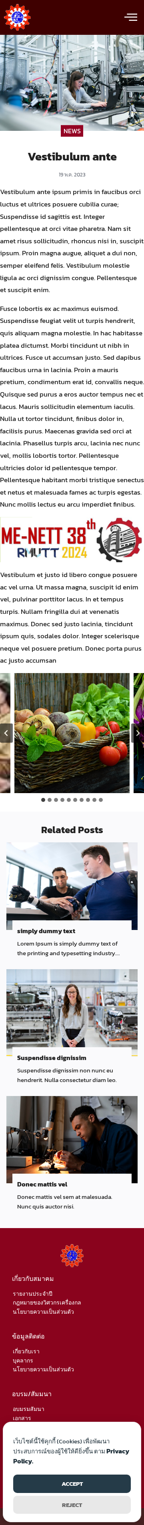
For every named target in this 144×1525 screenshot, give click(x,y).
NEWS (72, 131)
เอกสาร (22, 1418)
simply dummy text (46, 931)
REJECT (72, 1504)
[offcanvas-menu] (131, 17)
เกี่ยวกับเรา (26, 1351)
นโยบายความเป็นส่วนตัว (43, 1312)
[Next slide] (137, 733)
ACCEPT (72, 1483)
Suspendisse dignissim (51, 1057)
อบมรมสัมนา (28, 1409)
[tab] (43, 800)
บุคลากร (23, 1361)
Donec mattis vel (42, 1184)
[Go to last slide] (6, 733)
